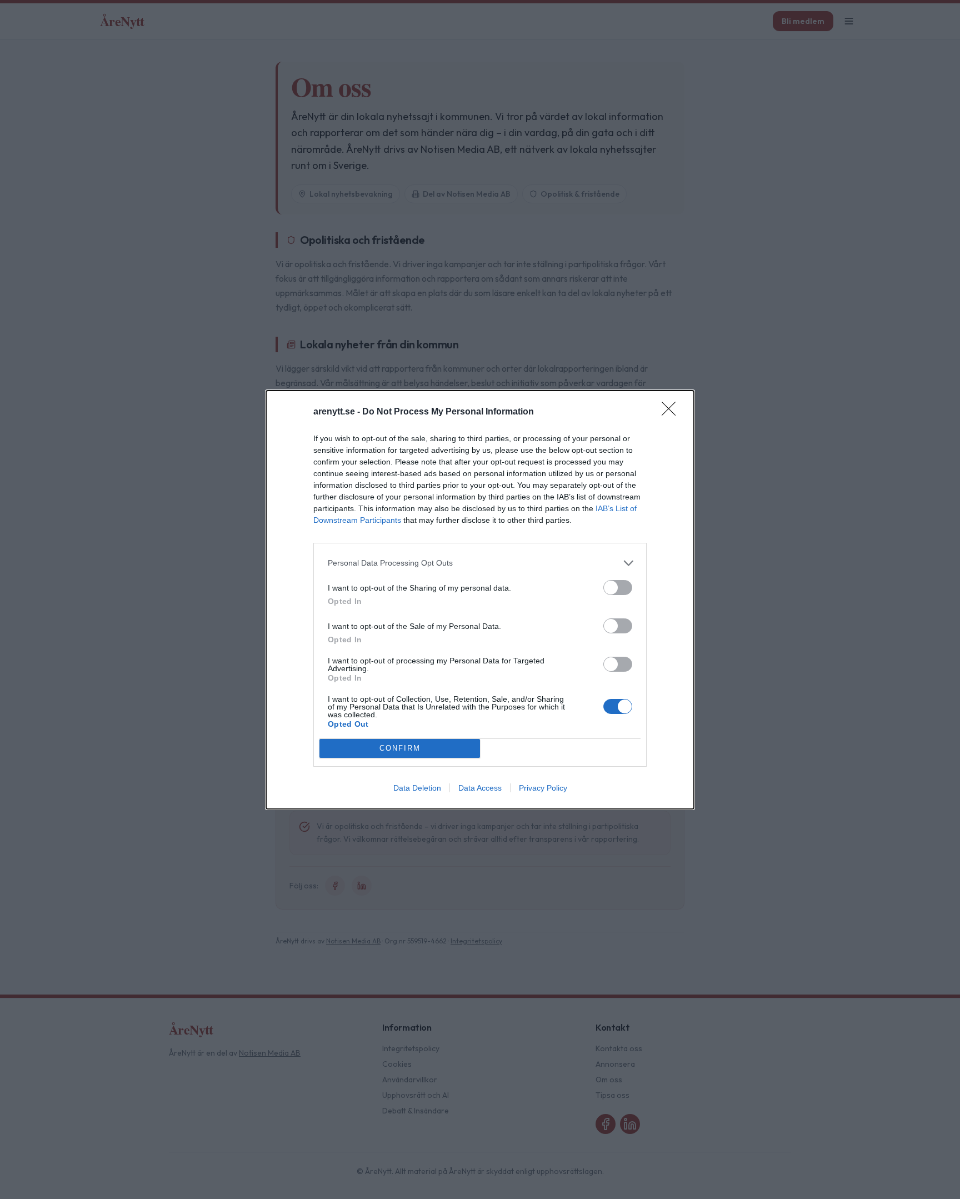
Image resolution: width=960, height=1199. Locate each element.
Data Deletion (417, 787)
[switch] (617, 587)
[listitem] (480, 563)
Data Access (480, 787)
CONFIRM (400, 748)
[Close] (672, 412)
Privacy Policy (543, 787)
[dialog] (480, 600)
